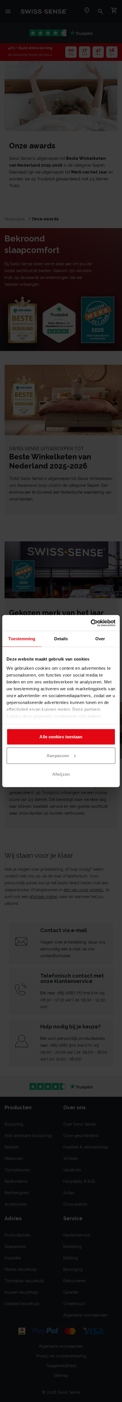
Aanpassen (58, 755)
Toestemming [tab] (21, 638)
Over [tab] (100, 638)
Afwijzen (61, 774)
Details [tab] (61, 638)
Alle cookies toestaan (60, 736)
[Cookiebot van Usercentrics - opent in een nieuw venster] (90, 623)
